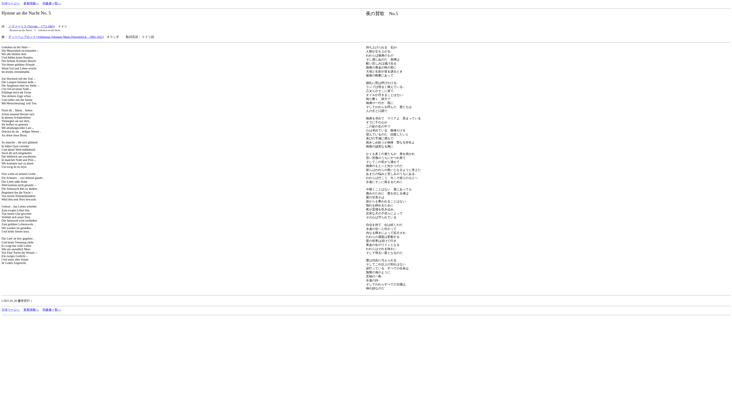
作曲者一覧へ (52, 3)
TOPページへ (11, 3)
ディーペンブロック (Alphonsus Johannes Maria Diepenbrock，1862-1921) (56, 37)
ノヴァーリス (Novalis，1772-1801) (31, 26)
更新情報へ (31, 3)
